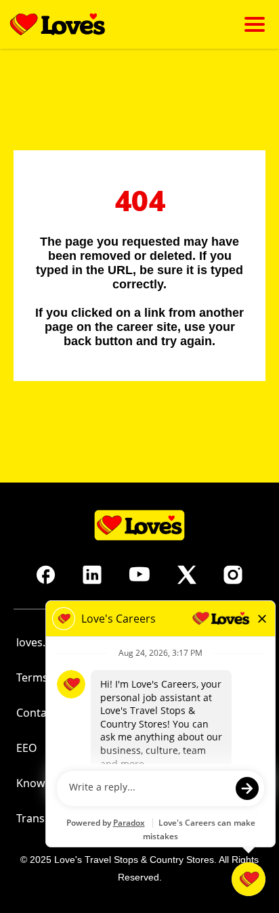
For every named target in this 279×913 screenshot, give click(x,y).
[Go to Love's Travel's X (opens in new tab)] (187, 574)
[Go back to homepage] (57, 24)
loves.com (42, 642)
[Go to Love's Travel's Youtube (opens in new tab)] (139, 574)
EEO (26, 747)
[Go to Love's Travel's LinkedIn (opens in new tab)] (92, 574)
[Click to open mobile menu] (254, 24)
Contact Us (44, 712)
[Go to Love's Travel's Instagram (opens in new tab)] (233, 574)
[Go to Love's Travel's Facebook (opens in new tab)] (46, 574)
